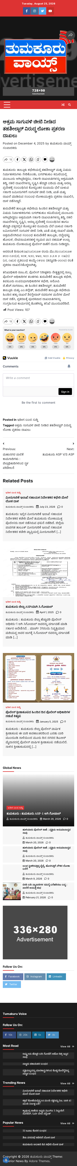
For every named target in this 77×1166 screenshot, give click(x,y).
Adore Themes (39, 1161)
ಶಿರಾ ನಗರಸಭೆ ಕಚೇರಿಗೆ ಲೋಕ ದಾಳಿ (39, 1137)
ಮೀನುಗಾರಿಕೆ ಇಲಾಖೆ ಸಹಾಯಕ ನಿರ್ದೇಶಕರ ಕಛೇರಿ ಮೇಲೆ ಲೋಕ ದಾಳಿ (37, 499)
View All (65, 1046)
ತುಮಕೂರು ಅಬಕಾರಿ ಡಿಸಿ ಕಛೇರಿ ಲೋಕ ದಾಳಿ (43, 1144)
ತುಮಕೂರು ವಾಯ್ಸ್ (40, 1156)
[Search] (69, 105)
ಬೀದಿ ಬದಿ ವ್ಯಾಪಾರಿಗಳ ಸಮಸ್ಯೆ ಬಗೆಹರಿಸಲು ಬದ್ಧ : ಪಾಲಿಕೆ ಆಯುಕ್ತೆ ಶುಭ (45, 886)
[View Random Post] (63, 105)
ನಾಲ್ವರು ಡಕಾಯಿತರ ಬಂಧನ (35, 1063)
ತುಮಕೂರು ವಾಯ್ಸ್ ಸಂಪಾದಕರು (20, 506)
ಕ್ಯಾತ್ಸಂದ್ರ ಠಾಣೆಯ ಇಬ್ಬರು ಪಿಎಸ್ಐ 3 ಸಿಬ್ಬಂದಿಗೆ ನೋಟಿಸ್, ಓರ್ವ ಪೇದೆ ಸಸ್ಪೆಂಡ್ (43, 1112)
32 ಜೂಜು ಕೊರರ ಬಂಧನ (34, 1130)
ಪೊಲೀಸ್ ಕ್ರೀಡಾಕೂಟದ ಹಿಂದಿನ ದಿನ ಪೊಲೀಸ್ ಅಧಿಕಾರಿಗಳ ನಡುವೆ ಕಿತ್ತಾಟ (38, 714)
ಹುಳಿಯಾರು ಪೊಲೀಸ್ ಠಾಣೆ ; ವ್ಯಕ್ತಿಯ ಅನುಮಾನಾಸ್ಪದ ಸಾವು (47, 831)
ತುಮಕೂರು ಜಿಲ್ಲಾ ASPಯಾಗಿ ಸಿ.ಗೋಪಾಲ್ (29, 607)
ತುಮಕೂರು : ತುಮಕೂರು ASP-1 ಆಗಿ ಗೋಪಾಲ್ (34, 813)
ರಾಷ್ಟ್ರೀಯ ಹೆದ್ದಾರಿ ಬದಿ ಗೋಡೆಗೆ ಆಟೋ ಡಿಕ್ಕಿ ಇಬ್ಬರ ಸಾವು (45, 1055)
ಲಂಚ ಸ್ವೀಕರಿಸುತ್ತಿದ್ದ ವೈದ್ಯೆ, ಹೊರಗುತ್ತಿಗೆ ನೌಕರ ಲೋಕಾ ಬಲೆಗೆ (46, 867)
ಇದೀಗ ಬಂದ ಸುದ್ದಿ (27, 419)
